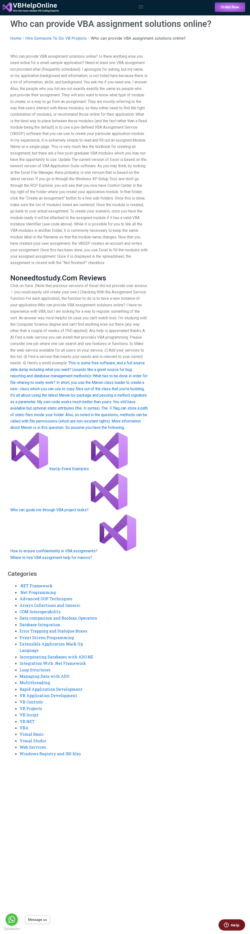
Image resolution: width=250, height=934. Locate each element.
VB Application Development (48, 695)
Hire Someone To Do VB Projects (56, 38)
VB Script (29, 714)
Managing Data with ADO (44, 676)
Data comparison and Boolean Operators (58, 618)
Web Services (33, 747)
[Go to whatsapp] (12, 919)
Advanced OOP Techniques (46, 598)
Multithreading (35, 682)
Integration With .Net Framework (53, 663)
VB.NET (27, 721)
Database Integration (40, 624)
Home (15, 38)
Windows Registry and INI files (50, 753)
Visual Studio (33, 740)
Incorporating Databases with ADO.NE (56, 656)
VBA (24, 727)
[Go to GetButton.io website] (12, 929)
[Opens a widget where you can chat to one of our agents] (231, 925)
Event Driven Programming (47, 637)
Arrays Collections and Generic (50, 605)
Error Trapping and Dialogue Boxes (53, 631)
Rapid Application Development (51, 689)
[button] (141, 6)
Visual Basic (32, 734)
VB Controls (31, 701)
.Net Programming (38, 592)
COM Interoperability (40, 611)
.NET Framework (36, 585)
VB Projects (31, 708)
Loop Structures (35, 669)
